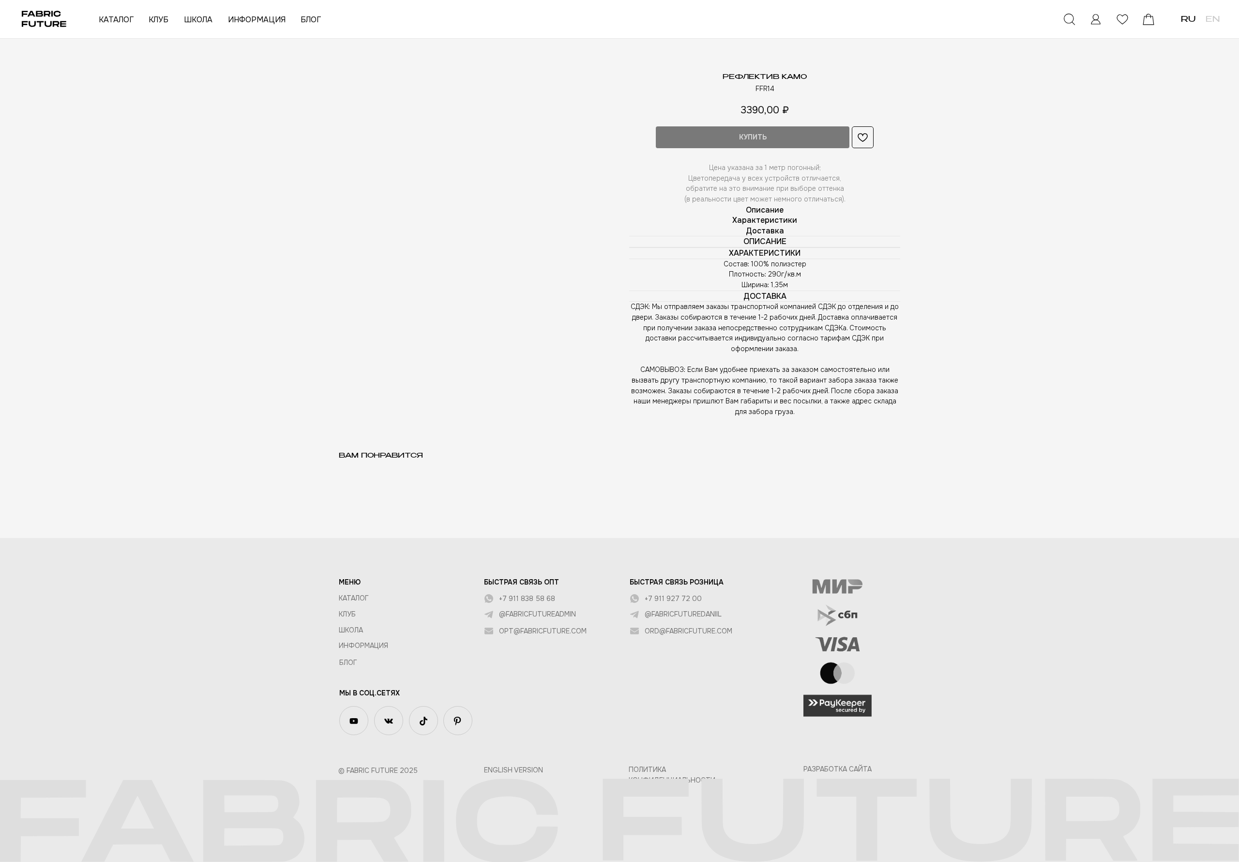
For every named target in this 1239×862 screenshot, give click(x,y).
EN (1213, 20)
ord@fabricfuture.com (688, 631)
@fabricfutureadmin (537, 614)
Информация (363, 645)
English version (513, 770)
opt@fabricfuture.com (543, 631)
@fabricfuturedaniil (683, 614)
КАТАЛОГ (116, 20)
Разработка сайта (837, 769)
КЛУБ (158, 20)
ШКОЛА (198, 20)
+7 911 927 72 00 (673, 598)
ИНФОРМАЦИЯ (257, 20)
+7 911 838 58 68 (527, 598)
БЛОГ (311, 20)
